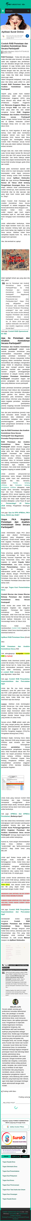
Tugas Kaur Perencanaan (10, 1185)
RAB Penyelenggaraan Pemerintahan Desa (14, 970)
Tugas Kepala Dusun (9, 1199)
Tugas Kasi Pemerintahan (10, 1171)
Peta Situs (5, 884)
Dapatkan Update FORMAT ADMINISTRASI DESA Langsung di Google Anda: (15, 1121)
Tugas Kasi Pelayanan (9, 1176)
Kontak (22, 1217)
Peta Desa (5, 967)
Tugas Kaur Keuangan (9, 1194)
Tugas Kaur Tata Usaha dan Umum (13, 1189)
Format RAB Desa (22, 965)
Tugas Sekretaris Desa (9, 1166)
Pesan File (16, 1217)
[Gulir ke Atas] (29, 1218)
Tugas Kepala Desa (8, 1162)
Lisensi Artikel (12, 1213)
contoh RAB (8, 672)
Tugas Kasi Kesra (8, 1180)
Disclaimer (15, 1219)
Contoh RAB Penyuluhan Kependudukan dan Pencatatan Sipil (15, 681)
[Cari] (28, 11)
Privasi (26, 1217)
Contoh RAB (16, 628)
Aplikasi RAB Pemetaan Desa (12, 637)
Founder (9, 1217)
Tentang (4, 1217)
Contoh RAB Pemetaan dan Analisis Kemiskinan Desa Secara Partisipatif (14, 46)
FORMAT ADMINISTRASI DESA (11, 1212)
